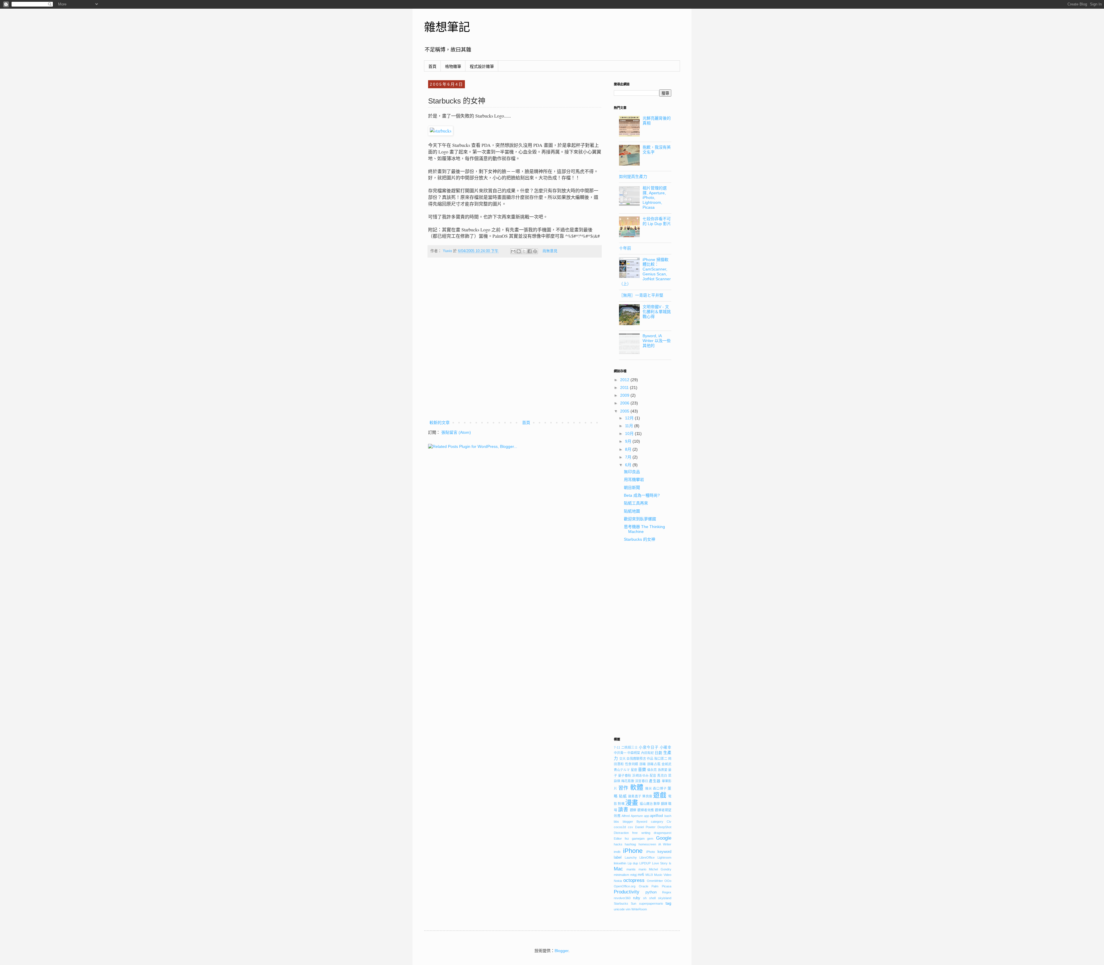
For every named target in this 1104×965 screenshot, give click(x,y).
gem (650, 838)
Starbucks (621, 903)
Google (663, 838)
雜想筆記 (447, 27)
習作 (623, 788)
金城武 (666, 764)
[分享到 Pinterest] (535, 251)
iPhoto (650, 851)
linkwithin (620, 863)
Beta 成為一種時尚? (642, 495)
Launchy (631, 857)
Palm (654, 886)
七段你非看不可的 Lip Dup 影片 (657, 221)
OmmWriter (655, 880)
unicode (619, 909)
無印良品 (632, 471)
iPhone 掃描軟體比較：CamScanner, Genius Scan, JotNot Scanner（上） (645, 271)
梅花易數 (627, 781)
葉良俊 (647, 796)
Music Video (662, 874)
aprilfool (656, 816)
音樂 (642, 769)
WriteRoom (639, 909)
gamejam (638, 838)
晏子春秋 (624, 775)
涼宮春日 (641, 781)
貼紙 (623, 796)
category (657, 821)
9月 (628, 441)
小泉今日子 (648, 747)
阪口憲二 (660, 758)
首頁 (432, 66)
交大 (622, 758)
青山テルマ (622, 770)
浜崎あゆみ (640, 775)
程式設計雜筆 (482, 66)
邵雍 (642, 764)
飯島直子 (634, 796)
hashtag (630, 844)
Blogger (561, 950)
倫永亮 (652, 770)
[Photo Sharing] (440, 131)
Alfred (626, 816)
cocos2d (620, 827)
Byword (642, 821)
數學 (656, 803)
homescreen (647, 844)
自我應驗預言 (636, 758)
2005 (625, 411)
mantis (631, 869)
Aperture (637, 816)
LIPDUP (645, 863)
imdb (617, 851)
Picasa (666, 886)
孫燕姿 (662, 770)
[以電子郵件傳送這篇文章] (513, 251)
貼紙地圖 (632, 511)
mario (642, 869)
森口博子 (659, 788)
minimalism (621, 874)
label (618, 857)
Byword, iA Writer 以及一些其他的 (657, 340)
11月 (629, 425)
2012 (625, 379)
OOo (667, 880)
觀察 (633, 810)
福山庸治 (646, 803)
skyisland (664, 898)
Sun (633, 903)
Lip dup (633, 863)
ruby (636, 898)
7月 (628, 457)
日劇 (658, 753)
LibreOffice (647, 857)
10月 (630, 433)
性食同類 (632, 764)
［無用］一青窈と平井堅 (641, 295)
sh (645, 898)
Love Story (660, 863)
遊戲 (659, 795)
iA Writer (664, 844)
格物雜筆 (453, 66)
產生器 (654, 781)
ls (670, 863)
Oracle (643, 886)
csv (630, 827)
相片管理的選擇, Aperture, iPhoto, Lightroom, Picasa (655, 198)
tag (668, 903)
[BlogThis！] (519, 251)
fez (627, 838)
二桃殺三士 (629, 747)
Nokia (618, 880)
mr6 (641, 875)
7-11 (617, 747)
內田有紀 (647, 753)
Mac (618, 869)
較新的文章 (440, 422)
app (646, 816)
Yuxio (448, 251)
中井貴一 (620, 753)
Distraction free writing (632, 832)
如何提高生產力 (633, 176)
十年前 (625, 248)
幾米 (648, 788)
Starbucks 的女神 (639, 539)
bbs (616, 821)
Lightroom (664, 857)
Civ (669, 821)
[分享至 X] (524, 251)
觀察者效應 (645, 810)
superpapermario (651, 903)
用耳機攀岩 (634, 479)
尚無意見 (550, 251)
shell (652, 898)
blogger (628, 821)
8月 (628, 449)
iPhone (633, 850)
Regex (666, 892)
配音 (653, 775)
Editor (618, 838)
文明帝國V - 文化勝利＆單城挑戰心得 (657, 311)
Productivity (626, 892)
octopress (634, 880)
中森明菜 (633, 753)
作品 (650, 758)
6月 (628, 465)
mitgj (633, 874)
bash (667, 816)
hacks (618, 844)
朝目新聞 (632, 487)
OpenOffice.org (624, 886)
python (651, 892)
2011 (625, 387)
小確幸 (665, 747)
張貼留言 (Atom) (456, 432)
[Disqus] (514, 342)
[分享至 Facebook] (529, 251)
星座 (634, 770)
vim (628, 909)
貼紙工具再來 (636, 503)
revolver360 (622, 898)
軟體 (636, 787)
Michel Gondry (660, 869)
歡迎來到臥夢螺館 (640, 519)
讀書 (623, 809)
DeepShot (664, 827)
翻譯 (664, 803)
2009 (625, 395)
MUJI (649, 874)
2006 (625, 403)
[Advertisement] (642, 642)
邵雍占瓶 (654, 764)
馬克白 (662, 775)
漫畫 (631, 802)
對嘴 (621, 803)
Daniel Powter (645, 827)
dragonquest (662, 832)
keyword (664, 852)
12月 (630, 418)
